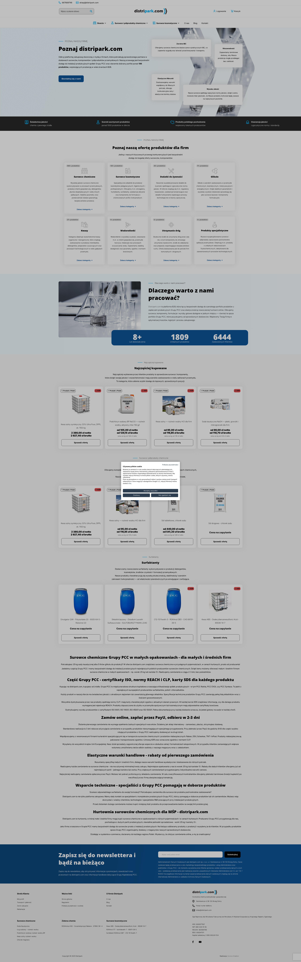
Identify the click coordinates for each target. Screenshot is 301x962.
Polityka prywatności (170, 465)
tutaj (129, 483)
